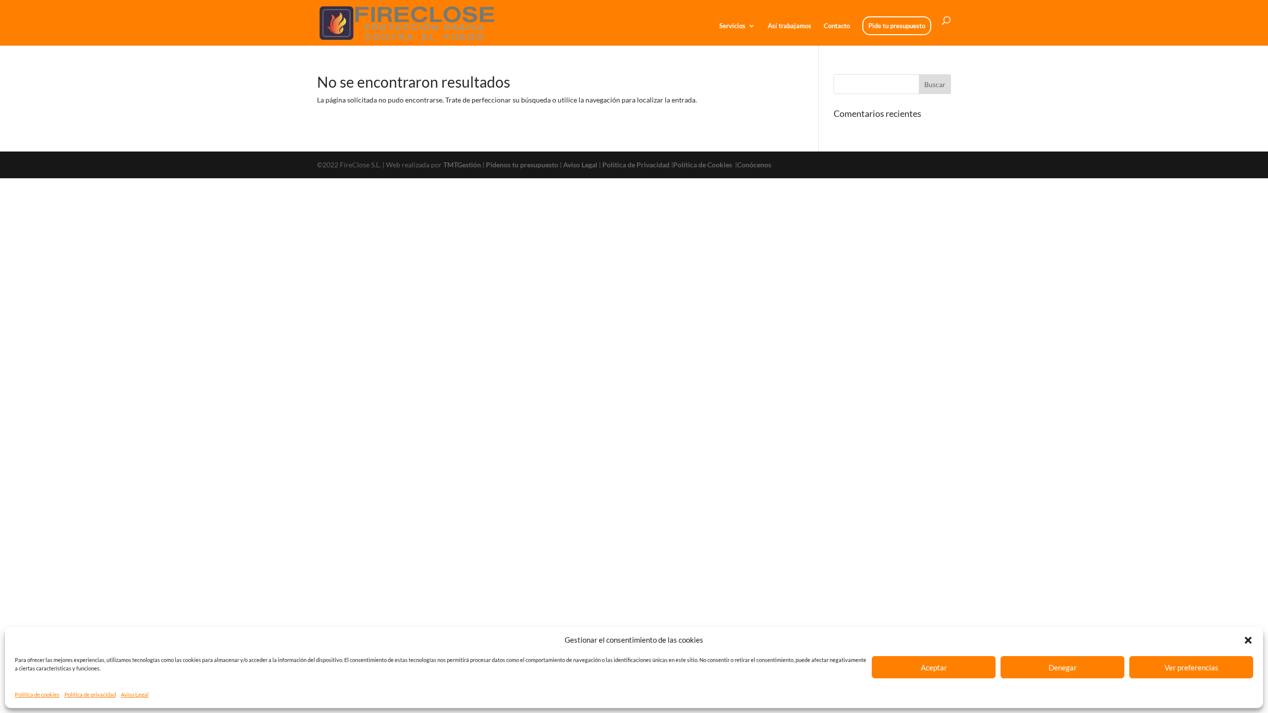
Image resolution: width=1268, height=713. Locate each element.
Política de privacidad (90, 694)
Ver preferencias (1191, 667)
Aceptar (934, 667)
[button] (1248, 640)
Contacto (837, 26)
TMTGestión (462, 164)
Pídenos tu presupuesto (522, 164)
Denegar (1063, 667)
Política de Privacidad (636, 164)
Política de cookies (37, 694)
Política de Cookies (703, 164)
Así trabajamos (789, 26)
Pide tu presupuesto (896, 26)
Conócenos (754, 164)
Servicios (732, 26)
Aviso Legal (135, 694)
